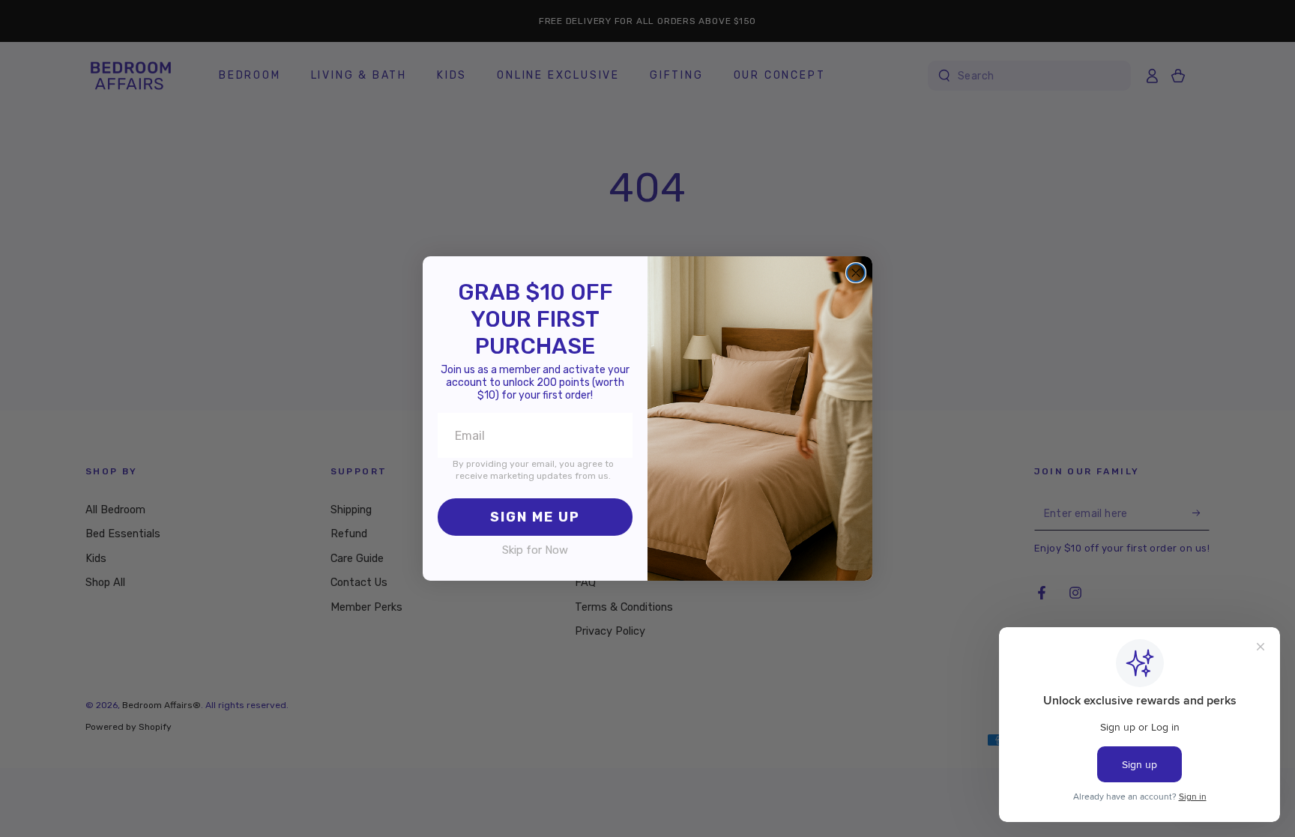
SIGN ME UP (535, 517)
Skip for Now (535, 550)
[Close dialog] (856, 273)
